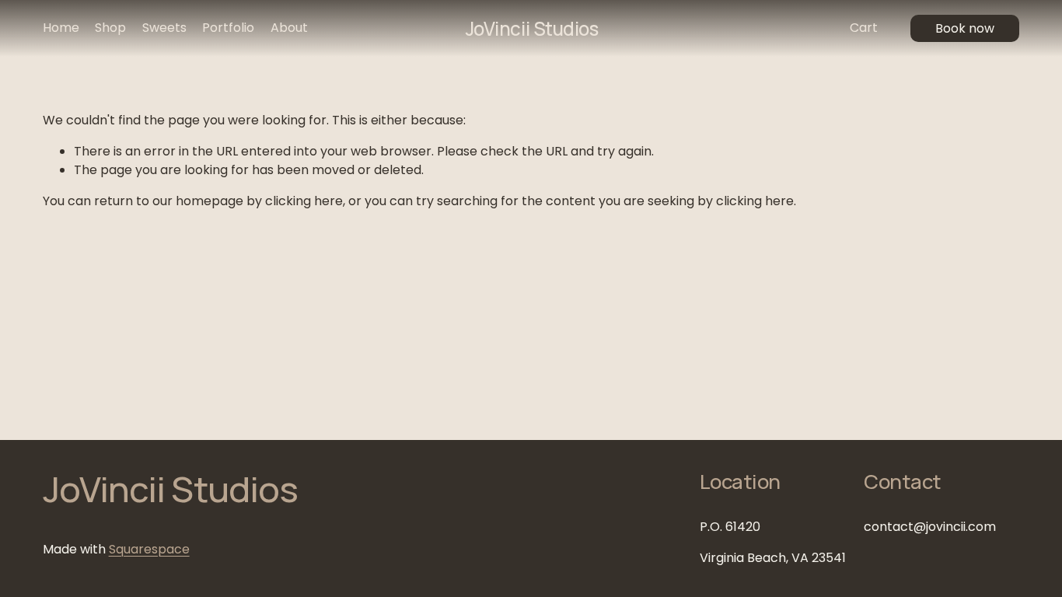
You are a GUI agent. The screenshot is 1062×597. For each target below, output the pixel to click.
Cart (864, 28)
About (289, 28)
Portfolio (228, 28)
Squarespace (149, 549)
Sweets (164, 28)
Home (61, 28)
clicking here (304, 201)
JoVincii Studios (532, 28)
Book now (964, 28)
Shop (110, 28)
